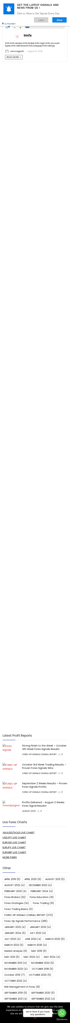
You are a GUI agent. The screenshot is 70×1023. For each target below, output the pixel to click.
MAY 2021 (12, 957)
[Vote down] (14, 27)
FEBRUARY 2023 (15, 891)
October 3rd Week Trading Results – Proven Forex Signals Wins (44, 766)
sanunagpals (17, 51)
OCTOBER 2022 (15, 981)
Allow (60, 20)
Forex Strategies (16, 903)
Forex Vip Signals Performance (26, 921)
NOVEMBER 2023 (16, 969)
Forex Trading (43, 903)
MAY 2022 (32, 957)
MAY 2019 (39, 951)
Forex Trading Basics (18, 909)
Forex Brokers (15, 897)
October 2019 (14, 975)
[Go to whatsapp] (62, 1013)
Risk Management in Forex (22, 987)
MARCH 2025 (37, 945)
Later (41, 20)
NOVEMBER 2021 (15, 963)
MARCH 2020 (55, 939)
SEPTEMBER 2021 (15, 998)
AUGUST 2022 (14, 885)
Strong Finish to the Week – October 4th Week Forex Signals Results (44, 747)
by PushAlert (10, 23)
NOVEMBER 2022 (42, 963)
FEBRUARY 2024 (42, 891)
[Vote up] (20, 27)
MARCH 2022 (13, 945)
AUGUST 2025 (29, 811)
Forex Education (42, 897)
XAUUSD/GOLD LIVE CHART (19, 832)
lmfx (28, 35)
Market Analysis (15, 951)
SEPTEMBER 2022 (43, 998)
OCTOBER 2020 (40, 975)
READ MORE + (14, 57)
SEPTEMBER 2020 (43, 992)
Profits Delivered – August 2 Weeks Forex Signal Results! (43, 804)
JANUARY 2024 (15, 933)
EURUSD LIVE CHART (14, 842)
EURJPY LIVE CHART (14, 847)
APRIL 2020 (32, 879)
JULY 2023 (12, 939)
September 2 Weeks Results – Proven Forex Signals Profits (44, 785)
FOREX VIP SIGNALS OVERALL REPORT (39, 754)
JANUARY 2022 (15, 927)
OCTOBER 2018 (42, 969)
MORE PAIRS (10, 857)
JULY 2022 (38, 933)
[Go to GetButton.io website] (61, 1019)
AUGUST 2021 (55, 879)
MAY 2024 (52, 957)
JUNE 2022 (33, 939)
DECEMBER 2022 (40, 885)
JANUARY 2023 (40, 927)
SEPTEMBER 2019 (15, 992)
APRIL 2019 (12, 879)
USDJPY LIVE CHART (14, 837)
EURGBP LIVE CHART (14, 852)
